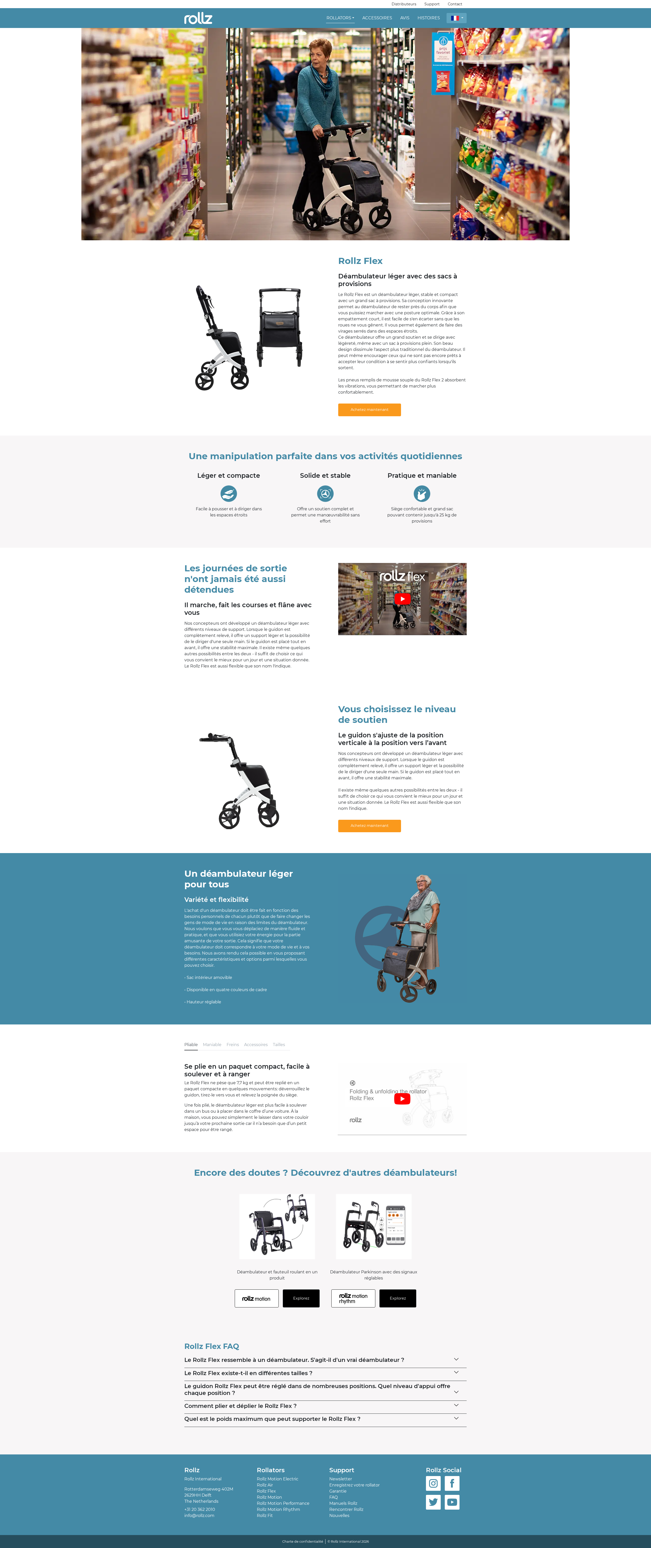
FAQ (333, 1497)
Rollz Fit (265, 1515)
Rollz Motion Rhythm (278, 1509)
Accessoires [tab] (256, 1044)
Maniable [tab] (212, 1044)
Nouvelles (339, 1515)
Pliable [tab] (191, 1044)
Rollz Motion (269, 1497)
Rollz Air (265, 1485)
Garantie (338, 1491)
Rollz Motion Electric (277, 1479)
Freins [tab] (233, 1044)
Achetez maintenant (370, 409)
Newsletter (340, 1479)
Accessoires (377, 18)
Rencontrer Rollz (346, 1509)
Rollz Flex (266, 1491)
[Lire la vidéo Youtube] (402, 599)
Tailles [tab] (279, 1044)
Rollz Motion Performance (283, 1503)
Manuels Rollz (343, 1503)
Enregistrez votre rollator (354, 1485)
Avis (404, 18)
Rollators (339, 18)
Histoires (429, 18)
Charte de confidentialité (302, 1541)
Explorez (301, 1298)
